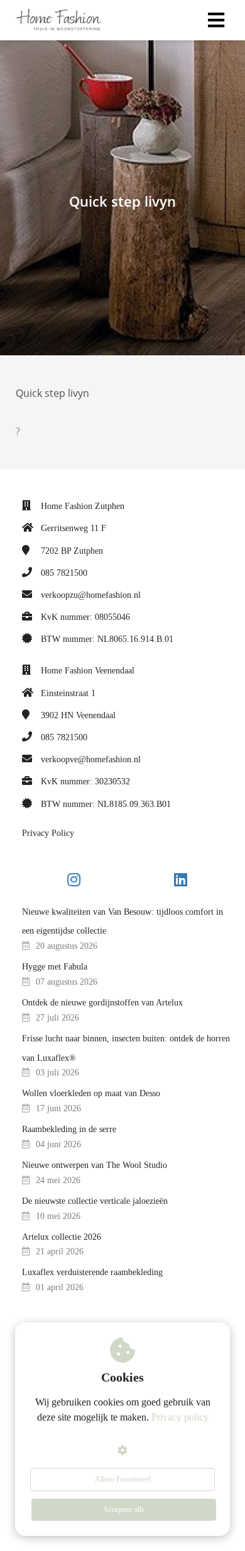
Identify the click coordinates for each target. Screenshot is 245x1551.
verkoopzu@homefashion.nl (91, 595)
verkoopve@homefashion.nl (91, 759)
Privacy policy (180, 1417)
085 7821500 (64, 573)
